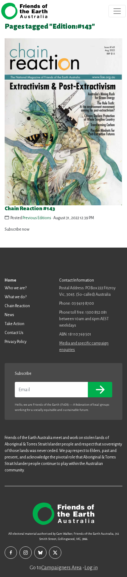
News (9, 315)
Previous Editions (37, 218)
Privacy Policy (16, 342)
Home (10, 280)
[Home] (24, 11)
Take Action (14, 324)
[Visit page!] (11, 552)
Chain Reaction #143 (30, 208)
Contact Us (14, 333)
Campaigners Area (61, 568)
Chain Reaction (17, 306)
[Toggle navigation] (117, 11)
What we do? (16, 297)
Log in (91, 568)
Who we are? (16, 288)
